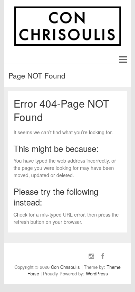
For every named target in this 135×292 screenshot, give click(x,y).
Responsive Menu (123, 60)
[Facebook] (103, 256)
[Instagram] (91, 256)
